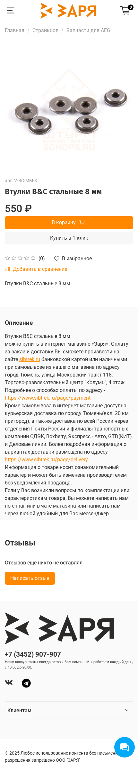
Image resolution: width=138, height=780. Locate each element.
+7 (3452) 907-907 (33, 654)
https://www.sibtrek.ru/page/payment (48, 398)
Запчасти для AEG (88, 30)
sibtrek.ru (29, 359)
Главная (14, 30)
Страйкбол (45, 30)
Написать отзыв (29, 578)
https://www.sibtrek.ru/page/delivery (46, 459)
